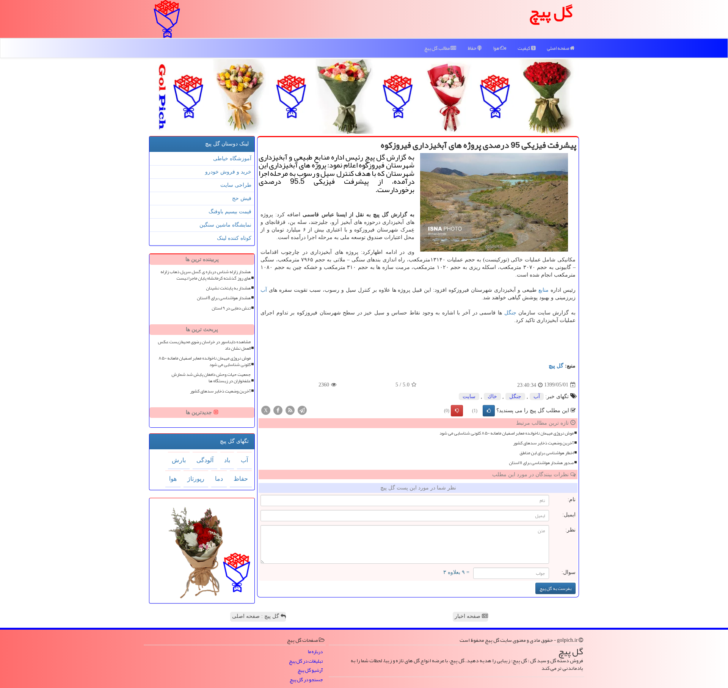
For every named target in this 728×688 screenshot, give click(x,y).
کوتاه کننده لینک (234, 238)
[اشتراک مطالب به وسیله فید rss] (290, 410)
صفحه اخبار (468, 616)
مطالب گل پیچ (437, 48)
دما (219, 478)
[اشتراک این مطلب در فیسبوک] (278, 410)
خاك (492, 396)
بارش (179, 460)
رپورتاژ (195, 478)
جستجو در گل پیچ (306, 679)
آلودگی (204, 460)
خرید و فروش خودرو (228, 172)
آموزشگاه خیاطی (232, 158)
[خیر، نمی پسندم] (457, 410)
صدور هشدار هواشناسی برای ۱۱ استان (541, 462)
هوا (496, 48)
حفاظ (472, 48)
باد (227, 460)
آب (263, 290)
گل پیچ (556, 366)
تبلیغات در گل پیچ (306, 661)
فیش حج (241, 198)
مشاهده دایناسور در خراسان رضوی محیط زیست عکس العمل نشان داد (204, 345)
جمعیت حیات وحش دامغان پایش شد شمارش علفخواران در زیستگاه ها (211, 377)
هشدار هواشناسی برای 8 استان (224, 298)
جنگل (510, 313)
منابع (543, 290)
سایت (469, 396)
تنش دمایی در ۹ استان (231, 308)
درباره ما (315, 651)
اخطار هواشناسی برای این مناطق (546, 453)
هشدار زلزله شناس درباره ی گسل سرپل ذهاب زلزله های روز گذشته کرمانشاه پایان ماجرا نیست (205, 275)
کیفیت (524, 48)
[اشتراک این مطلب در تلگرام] (302, 410)
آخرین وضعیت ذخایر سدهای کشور (543, 443)
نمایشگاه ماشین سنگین (225, 225)
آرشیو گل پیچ (310, 670)
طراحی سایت (235, 185)
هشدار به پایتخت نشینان (228, 288)
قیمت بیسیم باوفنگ (230, 211)
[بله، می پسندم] (489, 410)
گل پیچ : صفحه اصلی (256, 616)
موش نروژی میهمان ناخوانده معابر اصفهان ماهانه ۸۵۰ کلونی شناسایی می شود (506, 433)
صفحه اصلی (558, 48)
